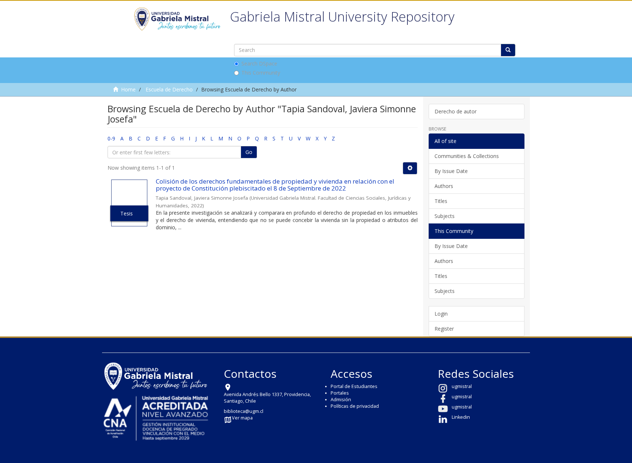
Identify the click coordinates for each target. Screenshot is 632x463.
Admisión (341, 399)
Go (248, 151)
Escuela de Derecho (169, 89)
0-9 (111, 138)
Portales (340, 393)
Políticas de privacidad (355, 406)
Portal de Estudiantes (354, 386)
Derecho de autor (455, 111)
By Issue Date (451, 170)
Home (128, 89)
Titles (440, 200)
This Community (260, 72)
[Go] (508, 50)
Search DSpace (259, 63)
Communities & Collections (466, 156)
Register (444, 328)
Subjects (444, 215)
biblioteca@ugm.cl (243, 411)
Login (441, 313)
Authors (443, 185)
